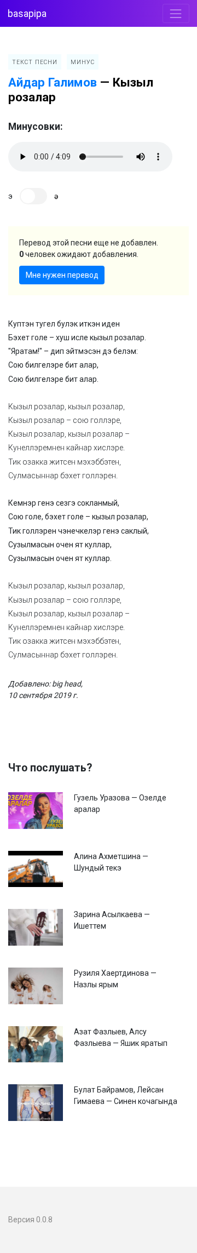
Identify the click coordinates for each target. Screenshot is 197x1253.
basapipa (27, 13)
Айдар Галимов (52, 82)
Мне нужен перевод (62, 275)
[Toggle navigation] (176, 13)
